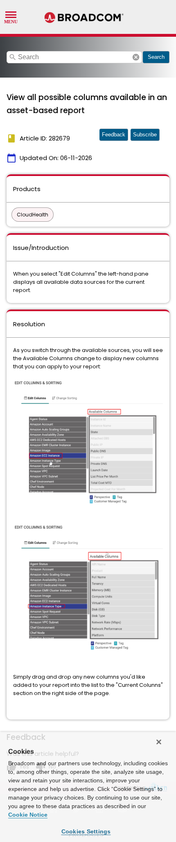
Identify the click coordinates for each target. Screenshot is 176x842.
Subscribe (145, 134)
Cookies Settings (86, 831)
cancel (136, 57)
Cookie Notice (27, 814)
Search (156, 57)
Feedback (113, 134)
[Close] (158, 742)
